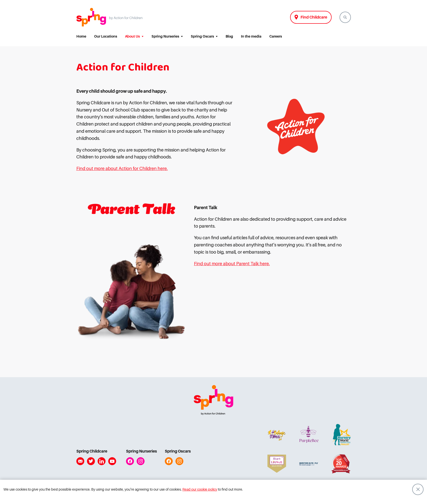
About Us (132, 36)
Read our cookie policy (199, 489)
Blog (229, 36)
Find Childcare (313, 17)
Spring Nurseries (165, 36)
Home (81, 36)
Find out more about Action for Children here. (122, 168)
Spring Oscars (202, 36)
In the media (251, 36)
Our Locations (105, 36)
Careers (275, 36)
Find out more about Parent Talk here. (232, 263)
